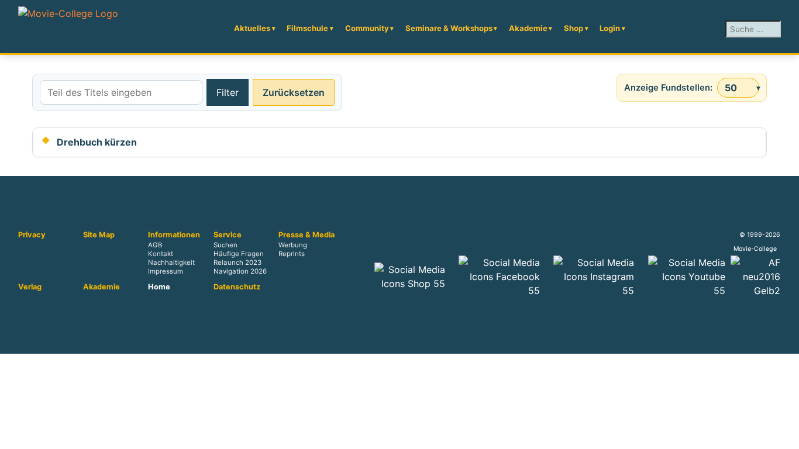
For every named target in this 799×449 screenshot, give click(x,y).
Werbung (292, 245)
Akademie (528, 28)
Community (367, 28)
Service (227, 235)
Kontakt (160, 254)
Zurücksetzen (294, 92)
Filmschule (307, 28)
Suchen (225, 245)
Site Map (99, 235)
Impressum (165, 272)
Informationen (174, 235)
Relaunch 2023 (237, 263)
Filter (227, 92)
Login (610, 28)
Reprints (291, 254)
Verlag (30, 287)
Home (159, 287)
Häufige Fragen (238, 254)
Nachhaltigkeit (171, 263)
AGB (155, 245)
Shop (573, 28)
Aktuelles (252, 28)
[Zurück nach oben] (784, 434)
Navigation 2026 (240, 272)
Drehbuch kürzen (97, 142)
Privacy (32, 235)
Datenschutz (236, 287)
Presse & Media (306, 235)
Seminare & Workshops (449, 28)
